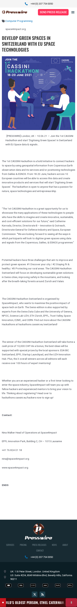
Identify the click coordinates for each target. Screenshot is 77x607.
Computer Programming (19, 20)
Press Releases (41, 544)
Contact (40, 550)
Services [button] (8, 544)
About (67, 544)
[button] (73, 12)
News (56, 544)
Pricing (24, 544)
